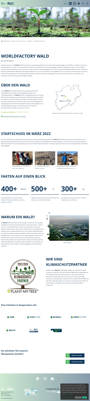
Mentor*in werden (77, 355)
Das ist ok (84, 397)
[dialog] (74, 392)
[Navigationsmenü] (87, 3)
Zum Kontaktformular (7, 398)
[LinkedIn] (70, 3)
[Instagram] (74, 3)
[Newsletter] (52, 379)
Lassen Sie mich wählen (67, 397)
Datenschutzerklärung (66, 394)
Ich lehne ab (78, 397)
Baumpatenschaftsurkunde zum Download (14, 116)
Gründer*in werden (77, 362)
